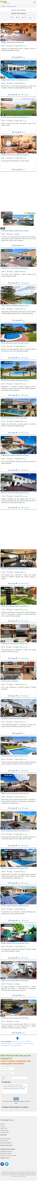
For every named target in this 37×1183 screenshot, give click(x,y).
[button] (11, 6)
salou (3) (22, 1041)
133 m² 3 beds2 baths (14, 421)
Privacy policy (4, 1130)
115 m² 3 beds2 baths (14, 496)
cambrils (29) (16, 1041)
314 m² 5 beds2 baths (14, 346)
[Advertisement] (18, 191)
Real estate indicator (6, 1153)
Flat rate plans (4, 1140)
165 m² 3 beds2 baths (14, 759)
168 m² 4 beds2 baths (10, 234)
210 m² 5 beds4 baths (10, 1021)
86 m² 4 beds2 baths (14, 647)
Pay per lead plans (5, 1138)
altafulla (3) (28, 1041)
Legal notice (3, 1128)
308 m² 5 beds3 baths (14, 458)
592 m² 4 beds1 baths (14, 46)
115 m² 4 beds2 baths (14, 834)
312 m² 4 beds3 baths (14, 384)
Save (23, 57)
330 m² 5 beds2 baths (14, 572)
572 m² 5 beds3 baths (14, 158)
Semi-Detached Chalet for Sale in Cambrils (16, 756)
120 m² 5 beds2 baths (14, 797)
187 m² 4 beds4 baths (14, 722)
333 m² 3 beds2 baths (14, 909)
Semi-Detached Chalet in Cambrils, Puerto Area (18, 831)
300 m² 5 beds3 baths (14, 309)
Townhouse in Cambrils (9, 681)
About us (3, 1124)
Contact (2, 1126)
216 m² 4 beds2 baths (14, 120)
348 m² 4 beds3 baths (10, 984)
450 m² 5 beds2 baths (14, 271)
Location (26, 94)
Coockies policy (4, 1132)
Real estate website (6, 1143)
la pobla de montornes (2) (7, 1043)
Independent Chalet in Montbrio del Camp (16, 80)
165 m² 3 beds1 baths (14, 684)
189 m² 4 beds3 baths (14, 871)
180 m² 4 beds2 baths (14, 946)
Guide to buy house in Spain (8, 1155)
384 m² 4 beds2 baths (14, 83)
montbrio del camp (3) (28, 1043)
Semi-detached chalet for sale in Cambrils (16, 343)
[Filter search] (12, 17)
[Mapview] (18, 17)
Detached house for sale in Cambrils (14, 418)
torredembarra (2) (5, 1045)
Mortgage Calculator (6, 1151)
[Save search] (24, 17)
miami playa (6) (18, 1043)
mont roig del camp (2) (16, 1045)
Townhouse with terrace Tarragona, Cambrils (17, 644)
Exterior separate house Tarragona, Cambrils (17, 569)
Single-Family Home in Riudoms (12, 42)
